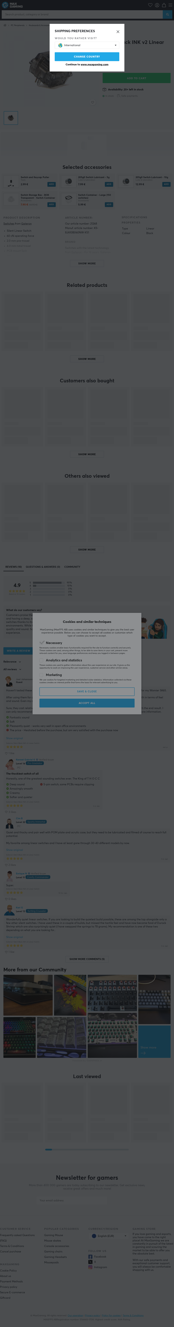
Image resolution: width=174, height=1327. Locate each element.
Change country (87, 56)
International (72, 45)
